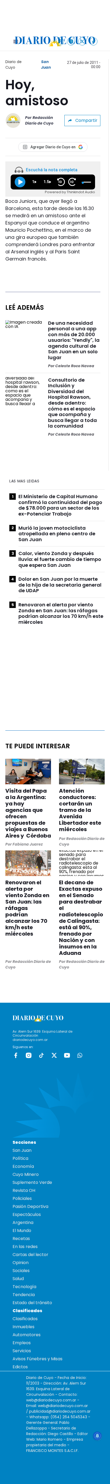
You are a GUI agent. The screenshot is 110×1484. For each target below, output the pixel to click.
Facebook (16, 1055)
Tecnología (24, 1287)
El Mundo (22, 1230)
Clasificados (25, 1319)
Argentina (23, 1222)
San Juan (46, 64)
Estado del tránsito (32, 1303)
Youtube (67, 1055)
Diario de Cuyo (13, 64)
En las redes (25, 1246)
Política (20, 1158)
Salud (18, 1279)
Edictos (20, 1367)
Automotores (27, 1335)
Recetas (21, 1238)
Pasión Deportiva (30, 1206)
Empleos (22, 1343)
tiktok (41, 1055)
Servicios (22, 1351)
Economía (23, 1166)
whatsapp (80, 1055)
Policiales (22, 1198)
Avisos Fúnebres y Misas (37, 1359)
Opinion (21, 1263)
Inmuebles (23, 1327)
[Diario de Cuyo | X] (82, 41)
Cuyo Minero (26, 1174)
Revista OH (24, 1190)
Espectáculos (27, 1214)
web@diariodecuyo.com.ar (51, 1400)
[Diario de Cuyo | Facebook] (60, 41)
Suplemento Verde (32, 1182)
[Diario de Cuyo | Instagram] (71, 41)
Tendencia (24, 1295)
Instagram (28, 1055)
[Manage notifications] (97, 1436)
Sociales (21, 1271)
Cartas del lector (30, 1254)
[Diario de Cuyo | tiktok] (94, 41)
